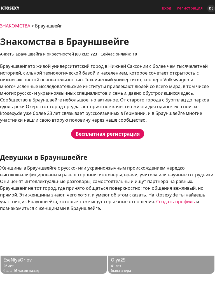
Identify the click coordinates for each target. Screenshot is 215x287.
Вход (166, 8)
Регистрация (190, 8)
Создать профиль (175, 201)
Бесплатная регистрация (108, 133)
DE (211, 8)
